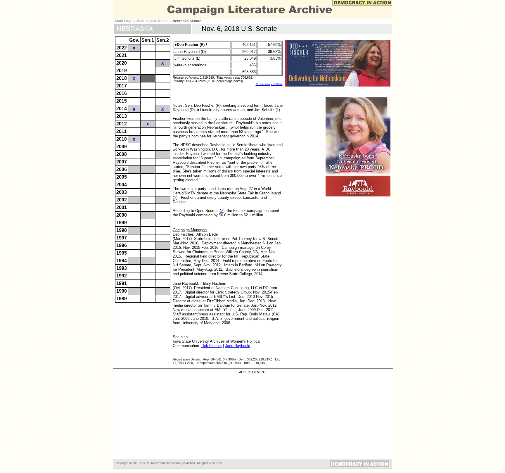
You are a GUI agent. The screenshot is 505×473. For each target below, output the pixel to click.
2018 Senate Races (152, 21)
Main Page (123, 21)
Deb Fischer (211, 345)
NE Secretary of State (269, 84)
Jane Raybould (237, 345)
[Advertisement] (252, 415)
